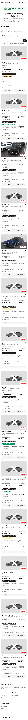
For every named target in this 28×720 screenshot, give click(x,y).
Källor (2, 708)
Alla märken (4, 697)
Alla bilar (3, 695)
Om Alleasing (4, 706)
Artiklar (2, 700)
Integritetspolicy (5, 710)
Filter (5, 36)
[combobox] (13, 36)
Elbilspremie (15, 695)
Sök (24, 40)
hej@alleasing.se (5, 717)
